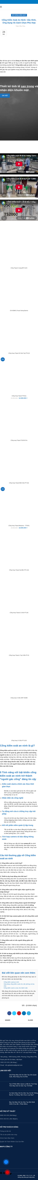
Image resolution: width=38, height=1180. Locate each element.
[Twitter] (17, 2)
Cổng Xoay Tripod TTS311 (19, 396)
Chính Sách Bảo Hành (7, 1138)
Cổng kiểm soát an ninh (11, 982)
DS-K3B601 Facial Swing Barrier (19, 310)
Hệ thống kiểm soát (19, 15)
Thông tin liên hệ (5, 1131)
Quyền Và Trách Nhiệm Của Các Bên (12, 1141)
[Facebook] (16, 2)
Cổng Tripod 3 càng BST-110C (19, 268)
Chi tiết (5, 95)
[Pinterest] (19, 2)
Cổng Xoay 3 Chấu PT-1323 (19, 740)
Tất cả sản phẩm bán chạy (8, 1134)
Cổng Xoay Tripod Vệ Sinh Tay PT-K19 (19, 353)
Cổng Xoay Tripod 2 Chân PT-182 (19, 612)
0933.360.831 (4, 1119)
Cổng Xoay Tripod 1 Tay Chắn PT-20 (19, 655)
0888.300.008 (4, 1062)
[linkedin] (20, 2)
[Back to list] (19, 1020)
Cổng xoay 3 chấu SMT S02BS (19, 698)
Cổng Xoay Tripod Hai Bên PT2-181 (19, 570)
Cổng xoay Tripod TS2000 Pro (19, 440)
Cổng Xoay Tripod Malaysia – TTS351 (19, 525)
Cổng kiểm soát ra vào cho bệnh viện (16, 988)
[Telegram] (21, 2)
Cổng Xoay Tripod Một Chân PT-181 (19, 483)
